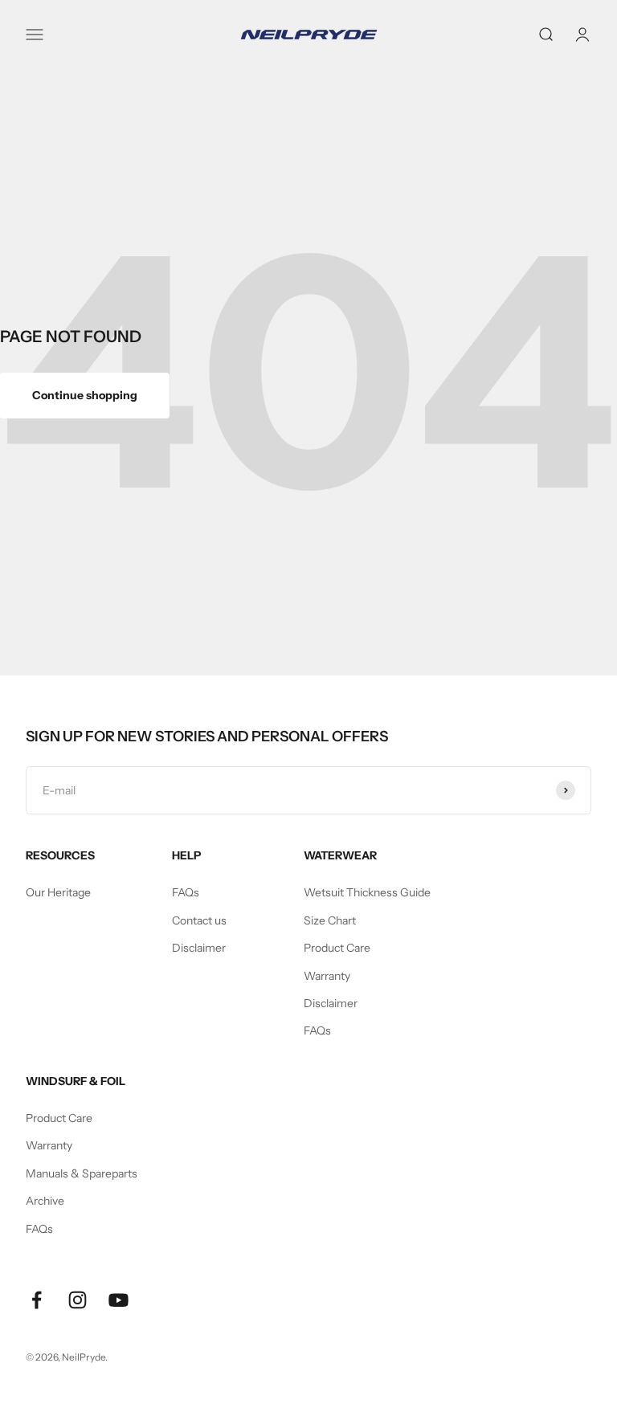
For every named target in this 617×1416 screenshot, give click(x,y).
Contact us (199, 920)
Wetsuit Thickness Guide (367, 892)
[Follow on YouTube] (118, 1300)
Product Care (337, 948)
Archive (45, 1201)
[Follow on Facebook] (36, 1300)
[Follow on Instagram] (77, 1300)
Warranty (327, 976)
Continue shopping (84, 395)
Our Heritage (58, 892)
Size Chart (330, 920)
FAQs (185, 892)
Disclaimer (199, 948)
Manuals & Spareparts (81, 1173)
